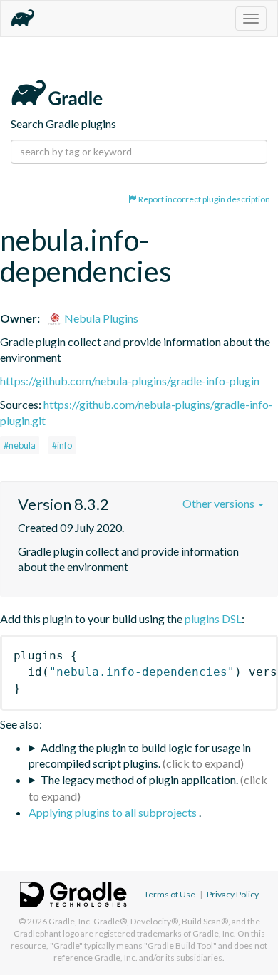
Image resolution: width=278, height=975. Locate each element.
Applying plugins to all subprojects (114, 812)
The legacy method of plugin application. (139, 779)
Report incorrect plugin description (203, 199)
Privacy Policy (233, 894)
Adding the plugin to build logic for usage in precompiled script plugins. (140, 756)
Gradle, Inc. (70, 921)
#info (62, 445)
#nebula (20, 445)
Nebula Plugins (100, 318)
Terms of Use (169, 894)
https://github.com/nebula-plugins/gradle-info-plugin (129, 380)
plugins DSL (213, 618)
